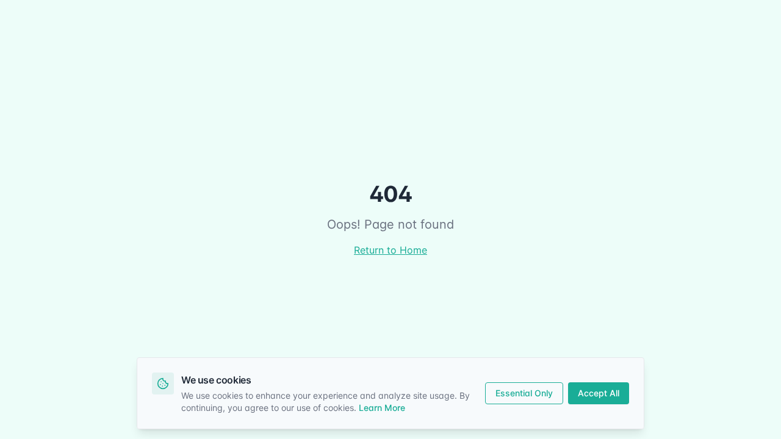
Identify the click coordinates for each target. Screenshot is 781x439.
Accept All (598, 393)
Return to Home (390, 250)
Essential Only (524, 393)
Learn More (382, 407)
